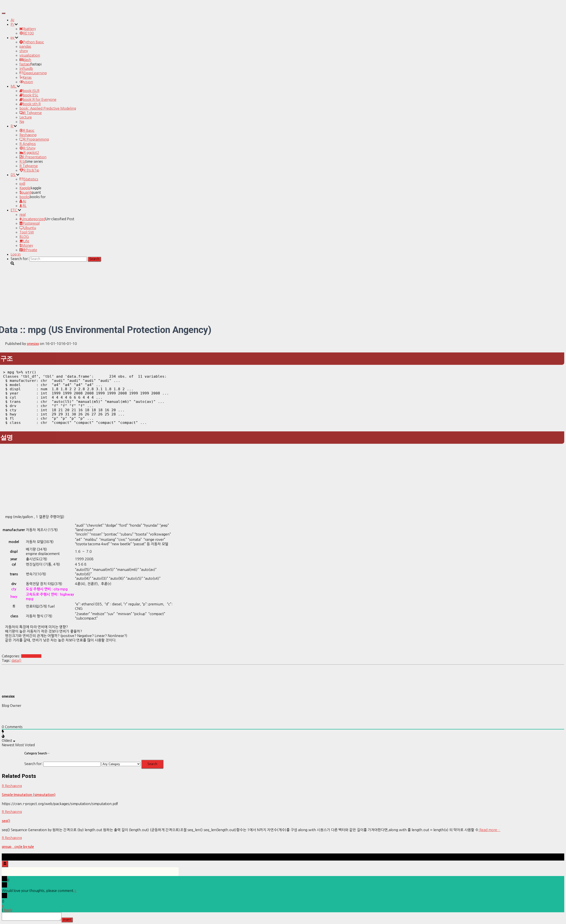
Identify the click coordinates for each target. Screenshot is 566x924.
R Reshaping (31, 656)
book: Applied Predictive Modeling (47, 108)
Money (27, 245)
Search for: (33, 763)
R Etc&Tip (31, 170)
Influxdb (26, 68)
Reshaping (27, 135)
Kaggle (25, 188)
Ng (21, 121)
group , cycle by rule (18, 846)
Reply (8, 910)
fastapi (25, 64)
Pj (13, 24)
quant (26, 192)
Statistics (31, 179)
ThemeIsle (555, 855)
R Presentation (34, 157)
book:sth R (32, 104)
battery (30, 29)
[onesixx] (13, 687)
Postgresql (31, 223)
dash (27, 59)
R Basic (28, 130)
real (22, 214)
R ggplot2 (31, 152)
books (24, 197)
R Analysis (27, 143)
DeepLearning (35, 73)
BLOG (24, 236)
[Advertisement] (283, 480)
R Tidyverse (32, 113)
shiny (23, 51)
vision (28, 82)
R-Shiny (29, 148)
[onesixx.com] (14, 7)
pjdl (22, 183)
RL (25, 205)
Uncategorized (33, 219)
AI (12, 20)
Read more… (489, 830)
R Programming (36, 139)
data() (16, 660)
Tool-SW (26, 232)
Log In (16, 254)
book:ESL (30, 95)
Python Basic (33, 42)
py (13, 37)
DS (13, 174)
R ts (22, 161)
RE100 (28, 33)
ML (14, 86)
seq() (6, 821)
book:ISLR (31, 90)
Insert (67, 919)
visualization (29, 55)
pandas (25, 46)
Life (26, 241)
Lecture (25, 117)
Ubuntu (29, 228)
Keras (27, 77)
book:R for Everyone (39, 99)
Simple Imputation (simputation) (28, 794)
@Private (30, 250)
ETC (14, 210)
